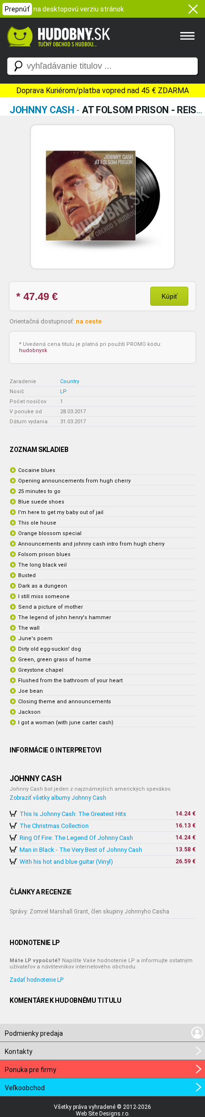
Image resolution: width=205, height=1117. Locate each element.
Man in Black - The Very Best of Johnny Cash (81, 849)
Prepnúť (17, 9)
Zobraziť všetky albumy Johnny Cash (58, 798)
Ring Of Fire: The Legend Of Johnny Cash (76, 837)
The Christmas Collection (54, 825)
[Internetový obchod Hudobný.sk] (57, 51)
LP (63, 391)
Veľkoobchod (25, 1088)
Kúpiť (169, 296)
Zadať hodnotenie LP (36, 980)
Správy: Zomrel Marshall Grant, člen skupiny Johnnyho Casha (89, 911)
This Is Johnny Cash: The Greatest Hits (73, 813)
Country (69, 381)
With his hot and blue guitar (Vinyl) (66, 861)
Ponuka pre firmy (30, 1070)
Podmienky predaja (34, 1033)
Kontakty (18, 1051)
